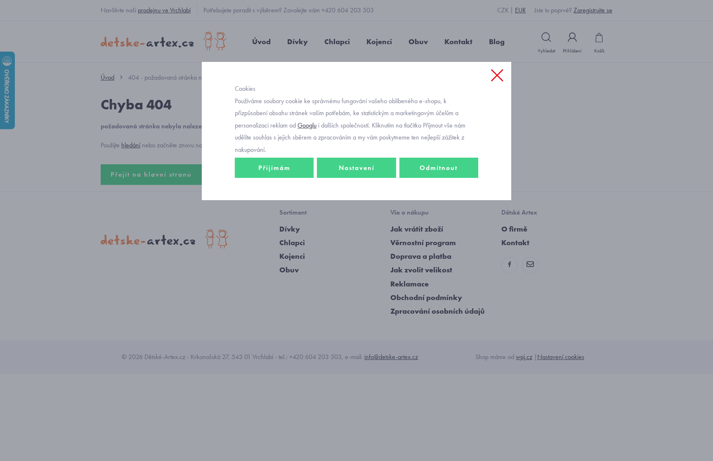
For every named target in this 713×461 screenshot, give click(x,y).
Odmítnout (439, 167)
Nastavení (357, 167)
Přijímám (274, 167)
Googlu (306, 125)
